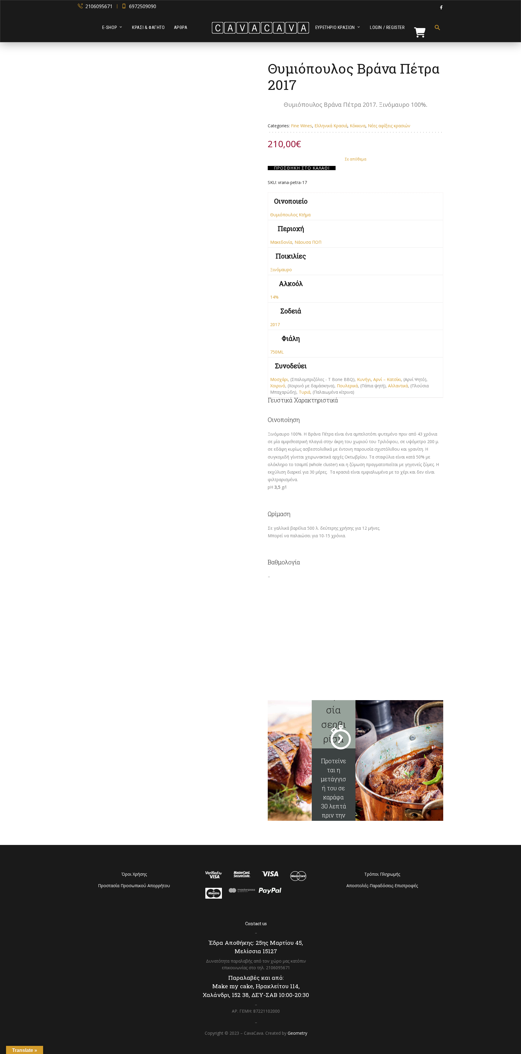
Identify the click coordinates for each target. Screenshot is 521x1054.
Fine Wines (301, 126)
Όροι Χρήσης (134, 874)
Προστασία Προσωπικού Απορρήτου (134, 885)
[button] (435, 27)
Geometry (297, 1033)
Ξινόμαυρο (281, 269)
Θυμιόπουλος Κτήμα (290, 214)
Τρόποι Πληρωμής (382, 874)
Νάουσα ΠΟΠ (308, 242)
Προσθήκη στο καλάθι (302, 168)
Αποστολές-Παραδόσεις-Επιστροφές (382, 885)
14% (274, 297)
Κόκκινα (357, 126)
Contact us (256, 923)
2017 (275, 324)
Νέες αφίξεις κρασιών (389, 126)
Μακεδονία (281, 242)
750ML (277, 352)
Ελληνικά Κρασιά (330, 126)
